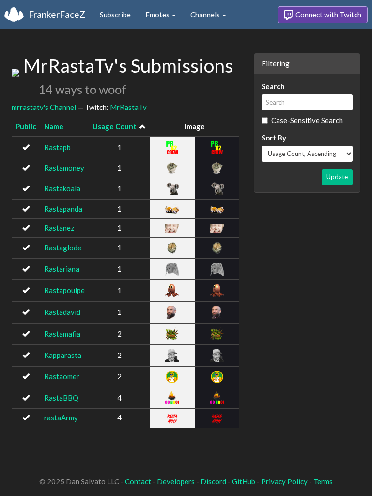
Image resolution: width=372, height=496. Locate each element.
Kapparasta (62, 355)
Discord (213, 481)
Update (337, 177)
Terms (323, 481)
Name (53, 126)
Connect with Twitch (327, 14)
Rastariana (61, 268)
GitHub (243, 481)
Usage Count (115, 126)
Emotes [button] (158, 14)
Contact (138, 481)
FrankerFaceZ (57, 14)
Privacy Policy (284, 481)
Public (26, 126)
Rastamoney (64, 167)
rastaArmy (61, 417)
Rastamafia (62, 333)
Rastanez (59, 227)
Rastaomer (61, 376)
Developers (176, 481)
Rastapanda (63, 208)
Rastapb (57, 147)
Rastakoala (62, 188)
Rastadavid (62, 312)
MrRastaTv (128, 107)
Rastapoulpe (64, 290)
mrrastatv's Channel (44, 107)
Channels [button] (205, 14)
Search (273, 86)
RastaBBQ (61, 397)
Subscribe (115, 14)
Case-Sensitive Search (307, 120)
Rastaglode (62, 247)
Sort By (274, 137)
